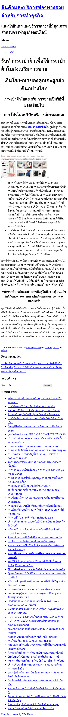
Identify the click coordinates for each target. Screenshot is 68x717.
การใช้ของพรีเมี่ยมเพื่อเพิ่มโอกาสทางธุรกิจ (31, 406)
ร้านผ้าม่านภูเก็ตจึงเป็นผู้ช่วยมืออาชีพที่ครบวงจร (34, 414)
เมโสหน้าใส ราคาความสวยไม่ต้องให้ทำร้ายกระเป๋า (36, 589)
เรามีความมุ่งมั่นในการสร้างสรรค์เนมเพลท (31, 541)
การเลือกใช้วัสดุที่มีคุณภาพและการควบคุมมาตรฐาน (37, 450)
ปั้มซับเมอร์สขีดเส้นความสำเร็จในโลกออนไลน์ (33, 656)
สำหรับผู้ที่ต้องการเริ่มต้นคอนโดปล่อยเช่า (30, 517)
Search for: (6, 385)
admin (4, 350)
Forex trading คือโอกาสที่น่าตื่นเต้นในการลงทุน (33, 704)
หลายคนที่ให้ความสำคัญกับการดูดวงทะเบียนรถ (34, 410)
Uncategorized (33, 347)
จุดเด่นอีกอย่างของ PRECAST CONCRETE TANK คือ (37, 434)
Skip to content (8, 46)
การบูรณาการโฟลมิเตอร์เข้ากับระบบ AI (30, 486)
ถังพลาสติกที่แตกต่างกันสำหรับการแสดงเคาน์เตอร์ (35, 652)
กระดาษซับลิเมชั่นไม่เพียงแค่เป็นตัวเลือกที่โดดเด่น (35, 505)
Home (11, 52)
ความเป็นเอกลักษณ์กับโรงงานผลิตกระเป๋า (31, 708)
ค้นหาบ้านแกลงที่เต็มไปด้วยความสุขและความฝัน (35, 537)
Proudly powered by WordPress (17, 714)
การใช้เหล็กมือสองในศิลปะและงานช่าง (29, 640)
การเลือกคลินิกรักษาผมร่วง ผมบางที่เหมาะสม (33, 446)
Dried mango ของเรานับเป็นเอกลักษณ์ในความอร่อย (36, 617)
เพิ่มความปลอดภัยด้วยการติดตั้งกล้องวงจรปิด (32, 636)
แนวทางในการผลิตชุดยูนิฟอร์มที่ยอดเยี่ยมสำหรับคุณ (36, 660)
